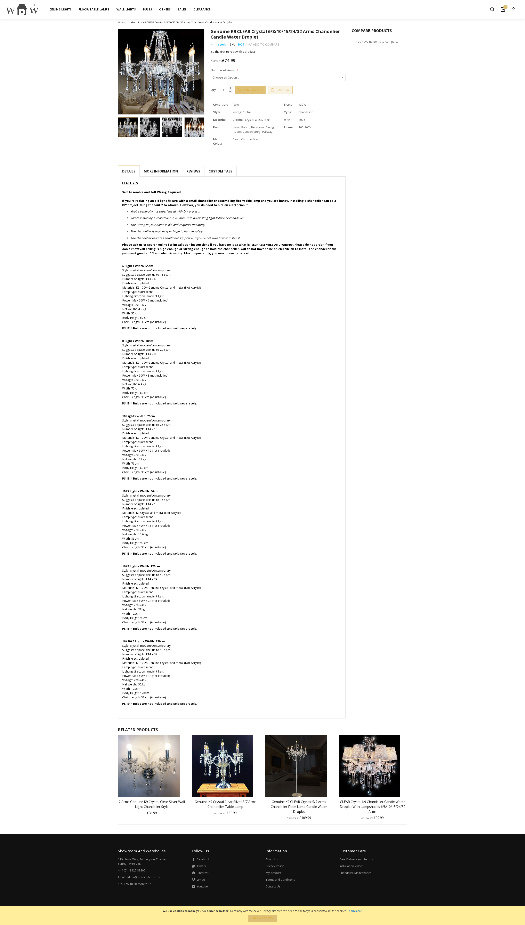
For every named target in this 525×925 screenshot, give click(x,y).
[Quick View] (156, 793)
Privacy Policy (275, 866)
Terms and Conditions (280, 880)
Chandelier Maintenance (355, 873)
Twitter (201, 866)
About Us (272, 859)
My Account (273, 873)
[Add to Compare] (146, 793)
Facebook (203, 859)
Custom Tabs (220, 171)
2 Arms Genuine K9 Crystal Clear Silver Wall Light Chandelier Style (152, 804)
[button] (151, 127)
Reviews (193, 171)
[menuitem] (60, 9)
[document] (262, 915)
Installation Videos (351, 866)
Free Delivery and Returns (356, 859)
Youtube (202, 886)
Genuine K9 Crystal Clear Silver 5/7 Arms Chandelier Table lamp (225, 804)
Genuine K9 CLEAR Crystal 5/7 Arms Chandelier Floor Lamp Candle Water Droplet (299, 806)
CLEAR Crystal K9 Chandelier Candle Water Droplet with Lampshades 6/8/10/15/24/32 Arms (372, 806)
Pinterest (203, 873)
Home (121, 22)
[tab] (129, 171)
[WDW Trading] (22, 9)
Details (128, 171)
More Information (161, 171)
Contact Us (273, 886)
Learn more (355, 911)
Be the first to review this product (233, 52)
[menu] (268, 9)
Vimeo (201, 880)
